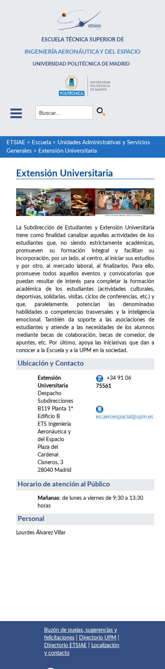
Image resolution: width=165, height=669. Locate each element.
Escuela (41, 142)
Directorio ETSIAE (65, 645)
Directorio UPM (97, 638)
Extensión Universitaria (67, 151)
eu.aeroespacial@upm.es (124, 417)
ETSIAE (16, 142)
